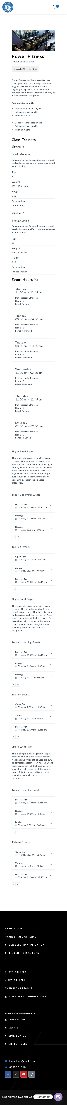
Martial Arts (31, 507)
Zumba (29, 570)
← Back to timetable (25, 69)
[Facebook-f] (8, 1074)
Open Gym (30, 559)
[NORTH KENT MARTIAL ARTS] (7, 7)
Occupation (18, 201)
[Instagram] (16, 1074)
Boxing (30, 518)
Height (15, 191)
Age (14, 172)
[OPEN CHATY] (58, 1097)
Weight (16, 181)
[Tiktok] (31, 1074)
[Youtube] (23, 1074)
